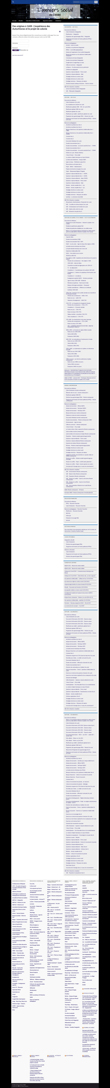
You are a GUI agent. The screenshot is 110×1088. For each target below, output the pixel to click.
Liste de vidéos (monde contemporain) (75, 431)
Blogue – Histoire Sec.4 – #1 (53, 887)
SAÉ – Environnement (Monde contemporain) (76, 471)
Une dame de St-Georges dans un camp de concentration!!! (80, 466)
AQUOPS (84, 888)
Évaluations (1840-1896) (73, 336)
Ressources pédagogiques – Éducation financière (76, 509)
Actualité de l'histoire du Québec (19, 897)
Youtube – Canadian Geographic (72, 1027)
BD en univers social (87, 898)
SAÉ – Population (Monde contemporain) (75, 476)
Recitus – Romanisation (52, 966)
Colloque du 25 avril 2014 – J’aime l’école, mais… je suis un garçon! (80, 575)
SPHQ (83, 982)
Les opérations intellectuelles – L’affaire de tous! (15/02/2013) (79, 578)
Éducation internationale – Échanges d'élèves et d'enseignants (18, 973)
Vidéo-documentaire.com (71, 1018)
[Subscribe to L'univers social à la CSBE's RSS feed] (13, 2)
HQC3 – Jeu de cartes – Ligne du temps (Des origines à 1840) (80, 244)
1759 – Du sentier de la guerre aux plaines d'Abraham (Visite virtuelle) (19, 888)
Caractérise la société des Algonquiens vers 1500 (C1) (80, 265)
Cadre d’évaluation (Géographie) (73, 32)
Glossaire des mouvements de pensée (74, 823)
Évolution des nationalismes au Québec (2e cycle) (77, 667)
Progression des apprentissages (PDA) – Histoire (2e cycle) (79, 630)
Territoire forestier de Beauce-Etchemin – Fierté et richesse (79, 83)
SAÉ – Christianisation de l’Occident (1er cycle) (77, 206)
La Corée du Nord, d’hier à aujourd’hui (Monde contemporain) (80, 429)
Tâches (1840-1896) (72, 334)
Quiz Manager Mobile (35, 945)
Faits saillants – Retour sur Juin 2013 (74, 738)
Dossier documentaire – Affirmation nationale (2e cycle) (79, 662)
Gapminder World (16, 989)
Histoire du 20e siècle (69, 549)
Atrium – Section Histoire (18, 913)
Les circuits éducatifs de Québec (89, 971)
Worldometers (33, 990)
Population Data (33, 942)
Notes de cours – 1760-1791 (74, 309)
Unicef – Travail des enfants (36, 981)
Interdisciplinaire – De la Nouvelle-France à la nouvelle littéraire (80, 684)
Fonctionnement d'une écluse (71, 944)
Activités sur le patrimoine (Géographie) (75, 47)
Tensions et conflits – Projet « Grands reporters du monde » (79, 464)
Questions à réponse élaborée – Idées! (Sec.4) (76, 846)
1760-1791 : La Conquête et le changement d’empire (78, 303)
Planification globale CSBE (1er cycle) (74, 109)
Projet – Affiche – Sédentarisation (74, 166)
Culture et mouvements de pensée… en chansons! (77, 781)
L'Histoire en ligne (34, 897)
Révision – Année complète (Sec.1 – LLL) (75, 185)
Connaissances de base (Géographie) (74, 58)
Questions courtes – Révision (73, 837)
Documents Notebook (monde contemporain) (76, 417)
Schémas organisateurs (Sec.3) (73, 696)
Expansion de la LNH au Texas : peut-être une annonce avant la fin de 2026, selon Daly (37, 1079)
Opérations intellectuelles (33, 20)
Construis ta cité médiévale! (88, 921)
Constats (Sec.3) (69, 653)
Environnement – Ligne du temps (73, 422)
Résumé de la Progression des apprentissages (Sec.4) (78, 749)
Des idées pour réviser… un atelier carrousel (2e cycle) (78, 658)
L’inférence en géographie (72, 69)
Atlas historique (68, 901)
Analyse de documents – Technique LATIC (75, 410)
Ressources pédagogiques (70, 43)
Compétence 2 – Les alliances (74, 276)
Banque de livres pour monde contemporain (76, 413)
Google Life (15, 996)
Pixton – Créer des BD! (35, 940)
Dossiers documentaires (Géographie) (74, 60)
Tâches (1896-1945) (72, 343)
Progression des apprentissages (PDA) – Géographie (78, 36)
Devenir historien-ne (17, 961)
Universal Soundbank (70, 1015)
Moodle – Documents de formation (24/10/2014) (76, 587)
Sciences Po (67, 1002)
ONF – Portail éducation (35, 929)
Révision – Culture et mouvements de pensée (76, 853)
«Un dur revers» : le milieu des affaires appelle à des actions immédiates (89, 1050)
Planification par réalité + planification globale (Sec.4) (78, 742)
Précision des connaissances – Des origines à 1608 (79, 260)
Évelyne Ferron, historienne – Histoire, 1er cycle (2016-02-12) (79, 597)
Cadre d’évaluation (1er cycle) (73, 102)
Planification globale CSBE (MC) (73, 395)
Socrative (32, 974)
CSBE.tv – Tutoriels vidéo (18, 953)
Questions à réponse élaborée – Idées (74, 74)
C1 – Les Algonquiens (72, 267)
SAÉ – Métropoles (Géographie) (73, 91)
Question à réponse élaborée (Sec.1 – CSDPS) (76, 173)
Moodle (21, 20)
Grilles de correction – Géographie (74, 65)
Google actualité (89, 993)
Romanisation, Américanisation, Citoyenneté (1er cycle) (78, 202)
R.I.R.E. (31, 947)
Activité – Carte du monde (72, 45)
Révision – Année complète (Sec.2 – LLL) (75, 187)
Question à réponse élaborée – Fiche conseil (76, 72)
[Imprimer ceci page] (59, 31)
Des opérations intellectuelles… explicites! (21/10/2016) (77, 600)
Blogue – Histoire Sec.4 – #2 (53, 889)
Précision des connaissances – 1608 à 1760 (78, 295)
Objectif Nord (68, 981)
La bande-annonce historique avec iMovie (75, 246)
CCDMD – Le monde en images (72, 929)
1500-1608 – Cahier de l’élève (74, 263)
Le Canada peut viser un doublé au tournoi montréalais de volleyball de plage (37, 1066)
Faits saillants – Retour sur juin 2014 (74, 740)
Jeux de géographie (86, 954)
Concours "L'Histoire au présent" (89, 914)
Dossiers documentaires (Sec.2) (73, 148)
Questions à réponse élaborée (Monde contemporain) (78, 440)
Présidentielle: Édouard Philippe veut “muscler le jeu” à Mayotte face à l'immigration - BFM (89, 998)
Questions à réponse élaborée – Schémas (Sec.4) (77, 849)
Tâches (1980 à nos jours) (73, 364)
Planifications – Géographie (72, 34)
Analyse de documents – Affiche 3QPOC (75, 406)
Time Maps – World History (71, 1004)
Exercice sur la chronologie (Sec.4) (74, 814)
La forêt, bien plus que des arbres (89, 963)
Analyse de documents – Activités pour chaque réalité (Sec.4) (80, 760)
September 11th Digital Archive (37, 967)
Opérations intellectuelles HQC (73, 251)
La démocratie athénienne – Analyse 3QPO (76, 159)
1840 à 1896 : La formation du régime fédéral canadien (79, 330)
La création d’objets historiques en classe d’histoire (77, 157)
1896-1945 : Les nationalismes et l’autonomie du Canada (79, 339)
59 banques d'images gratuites (72, 895)
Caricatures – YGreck (69, 912)
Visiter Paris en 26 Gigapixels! (71, 1020)
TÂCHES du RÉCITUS (71, 255)
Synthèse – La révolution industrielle (74, 197)
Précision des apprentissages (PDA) (74, 544)
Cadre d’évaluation (70, 542)
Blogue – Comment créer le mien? (20, 919)
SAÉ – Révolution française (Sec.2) (74, 211)
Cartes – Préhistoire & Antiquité (72, 923)
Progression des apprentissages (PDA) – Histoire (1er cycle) (79, 116)
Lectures (68, 520)
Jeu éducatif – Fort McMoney (89, 952)
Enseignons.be (15, 977)
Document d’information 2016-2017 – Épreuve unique (78, 732)
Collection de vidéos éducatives (19, 944)
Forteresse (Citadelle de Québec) (89, 931)
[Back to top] (107, 1084)
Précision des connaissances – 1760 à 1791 (78, 305)
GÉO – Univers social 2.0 (53, 907)
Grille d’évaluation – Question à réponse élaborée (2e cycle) (79, 680)
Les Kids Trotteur (86, 973)
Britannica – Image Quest (70, 908)
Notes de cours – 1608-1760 (74, 298)
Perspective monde (34, 938)
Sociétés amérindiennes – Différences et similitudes (79, 287)
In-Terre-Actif (33, 886)
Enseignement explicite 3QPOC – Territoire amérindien (80, 278)
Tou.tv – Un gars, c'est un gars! (71, 1007)
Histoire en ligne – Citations (18, 1003)
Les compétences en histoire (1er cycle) (75, 104)
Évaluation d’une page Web (72, 518)
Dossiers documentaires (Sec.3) (73, 665)
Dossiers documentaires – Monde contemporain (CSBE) (79, 420)
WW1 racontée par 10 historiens (37, 995)
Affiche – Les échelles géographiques (74, 49)
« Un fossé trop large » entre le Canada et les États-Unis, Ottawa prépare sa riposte (37, 1061)
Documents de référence (70, 30)
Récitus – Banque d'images (71, 996)
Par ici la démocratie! (87, 980)
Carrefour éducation (17, 926)
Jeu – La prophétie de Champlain (89, 942)
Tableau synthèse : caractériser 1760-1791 (77, 314)
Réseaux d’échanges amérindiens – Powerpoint (78, 285)
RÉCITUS (68, 513)
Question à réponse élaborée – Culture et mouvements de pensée (81, 842)
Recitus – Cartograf (34, 949)
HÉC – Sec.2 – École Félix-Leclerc (54, 917)
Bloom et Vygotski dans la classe (19, 922)
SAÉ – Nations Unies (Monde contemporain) (76, 474)
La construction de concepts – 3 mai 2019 (74, 606)
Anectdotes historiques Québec (19, 907)
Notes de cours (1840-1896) (74, 331)
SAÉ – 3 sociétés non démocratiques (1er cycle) (77, 204)
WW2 (31, 997)
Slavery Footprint (34, 972)
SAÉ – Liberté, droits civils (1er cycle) (74, 209)
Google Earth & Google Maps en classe (75, 62)
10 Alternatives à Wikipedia (18, 883)
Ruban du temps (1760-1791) (74, 312)
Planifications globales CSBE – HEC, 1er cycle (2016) (78, 107)
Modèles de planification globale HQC (75, 226)
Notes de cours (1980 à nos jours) (75, 361)
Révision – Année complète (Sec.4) (74, 851)
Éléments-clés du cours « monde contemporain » (77, 392)
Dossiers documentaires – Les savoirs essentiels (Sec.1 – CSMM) (81, 145)
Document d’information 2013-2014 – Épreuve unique (78, 619)
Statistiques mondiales (35, 977)
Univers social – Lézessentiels (54, 969)
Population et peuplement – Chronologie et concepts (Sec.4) (80, 835)
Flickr (66, 941)
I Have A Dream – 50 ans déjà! (73, 155)
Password (15, 48)
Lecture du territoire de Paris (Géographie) (75, 88)
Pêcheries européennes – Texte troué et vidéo (78, 283)
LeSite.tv (32, 910)
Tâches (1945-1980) (72, 353)
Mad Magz (32, 912)
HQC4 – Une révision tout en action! (74, 253)
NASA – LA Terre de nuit (70, 975)
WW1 (31, 992)
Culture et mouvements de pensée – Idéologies (77, 784)
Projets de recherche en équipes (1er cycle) (76, 169)
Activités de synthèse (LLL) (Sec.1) (74, 124)
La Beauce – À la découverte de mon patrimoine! (77, 67)
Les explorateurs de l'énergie (71, 970)
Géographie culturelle (69, 540)
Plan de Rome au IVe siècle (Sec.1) (74, 164)
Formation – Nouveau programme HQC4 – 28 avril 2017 (78, 603)
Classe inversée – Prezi (70, 935)
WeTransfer (32, 988)
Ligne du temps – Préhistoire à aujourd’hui (75, 162)
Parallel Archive (33, 935)
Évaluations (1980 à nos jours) (74, 366)
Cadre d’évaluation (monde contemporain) (76, 390)
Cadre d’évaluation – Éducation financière (75, 505)
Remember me (24, 50)
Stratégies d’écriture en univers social (74, 76)
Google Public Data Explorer (18, 999)
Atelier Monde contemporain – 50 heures (74, 489)
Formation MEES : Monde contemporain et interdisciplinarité (79, 492)
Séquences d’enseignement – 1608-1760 (77, 300)
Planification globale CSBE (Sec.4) (73, 745)
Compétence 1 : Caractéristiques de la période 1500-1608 (81, 270)
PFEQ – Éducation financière (72, 503)
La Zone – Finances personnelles (37, 901)
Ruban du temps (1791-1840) (74, 323)
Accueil (14, 20)
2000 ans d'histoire (16, 891)
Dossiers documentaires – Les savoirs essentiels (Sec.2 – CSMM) (81, 150)
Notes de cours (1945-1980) (74, 351)
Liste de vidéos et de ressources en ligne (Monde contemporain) (80, 433)
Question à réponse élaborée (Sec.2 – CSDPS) (76, 176)
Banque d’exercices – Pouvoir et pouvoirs (75, 777)
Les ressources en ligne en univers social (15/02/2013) (77, 581)
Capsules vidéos (69, 237)
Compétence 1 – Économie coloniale (76, 307)
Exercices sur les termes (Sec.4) (73, 821)
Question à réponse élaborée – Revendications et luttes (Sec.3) (80, 691)
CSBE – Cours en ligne (17, 950)
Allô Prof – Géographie (17, 900)
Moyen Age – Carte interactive (72, 972)
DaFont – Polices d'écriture (18, 955)
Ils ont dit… (32, 883)
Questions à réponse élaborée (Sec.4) (74, 844)
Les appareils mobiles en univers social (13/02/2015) (77, 590)
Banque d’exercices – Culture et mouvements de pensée (79, 774)
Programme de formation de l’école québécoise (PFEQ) (78, 546)
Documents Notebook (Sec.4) (73, 791)
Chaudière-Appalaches (90, 988)
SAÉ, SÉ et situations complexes (72, 86)
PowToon (67, 993)
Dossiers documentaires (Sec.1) (73, 143)
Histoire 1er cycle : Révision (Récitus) (74, 152)
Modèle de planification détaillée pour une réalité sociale (79, 228)
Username (15, 43)
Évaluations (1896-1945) (73, 345)
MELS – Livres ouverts (35, 918)
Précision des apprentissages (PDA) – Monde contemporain (79, 397)
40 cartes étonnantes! (70, 892)
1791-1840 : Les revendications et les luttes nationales (78, 319)
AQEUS (84, 885)
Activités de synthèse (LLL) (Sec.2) (74, 127)
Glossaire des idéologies (71, 677)
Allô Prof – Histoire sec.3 (18, 904)
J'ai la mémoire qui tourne (36, 888)
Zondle (84, 984)
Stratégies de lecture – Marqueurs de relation (76, 81)
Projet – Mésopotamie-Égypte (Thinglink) (75, 171)
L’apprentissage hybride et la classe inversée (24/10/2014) (78, 584)
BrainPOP (67, 905)
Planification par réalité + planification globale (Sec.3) (78, 626)
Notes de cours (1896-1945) (74, 341)
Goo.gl (13, 994)
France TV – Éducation (17, 987)
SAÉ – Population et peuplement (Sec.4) (75, 872)
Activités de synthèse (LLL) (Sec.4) (74, 758)
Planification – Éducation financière (74, 511)
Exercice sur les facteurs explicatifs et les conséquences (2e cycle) (81, 675)
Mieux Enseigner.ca (34, 925)
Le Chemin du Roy (86, 965)
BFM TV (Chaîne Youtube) (71, 903)
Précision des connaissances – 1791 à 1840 (78, 321)
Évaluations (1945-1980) (73, 356)
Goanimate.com (16, 992)
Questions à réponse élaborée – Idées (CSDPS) (77, 178)
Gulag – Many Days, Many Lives (19, 1001)
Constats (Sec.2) (69, 138)
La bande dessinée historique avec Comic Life (76, 248)
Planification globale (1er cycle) (73, 111)
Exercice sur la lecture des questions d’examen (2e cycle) (79, 673)
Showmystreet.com (34, 970)
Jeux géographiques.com (88, 960)
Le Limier (32, 904)
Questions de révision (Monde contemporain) (76, 443)
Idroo (13, 1010)
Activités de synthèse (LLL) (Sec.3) (74, 639)
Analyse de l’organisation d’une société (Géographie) (78, 52)
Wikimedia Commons (70, 1022)
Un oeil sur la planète (69, 1013)
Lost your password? (17, 55)
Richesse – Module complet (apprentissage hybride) (78, 445)
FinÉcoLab (68, 515)
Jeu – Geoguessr (86, 937)
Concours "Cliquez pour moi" (89, 900)
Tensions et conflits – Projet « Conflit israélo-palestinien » (79, 461)
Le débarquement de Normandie (72, 962)
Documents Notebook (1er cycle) (73, 141)
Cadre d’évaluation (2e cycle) (72, 616)
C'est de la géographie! (70, 910)
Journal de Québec (89, 1027)
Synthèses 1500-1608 (73, 289)
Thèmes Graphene (24, 1086)
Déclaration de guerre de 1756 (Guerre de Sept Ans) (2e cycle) (80, 655)
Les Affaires (69, 1055)
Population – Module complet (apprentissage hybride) (78, 436)
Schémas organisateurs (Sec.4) (73, 856)
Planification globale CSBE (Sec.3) (73, 628)
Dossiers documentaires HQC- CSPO (74, 241)
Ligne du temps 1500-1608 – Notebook (77, 280)
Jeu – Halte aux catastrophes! (89, 939)
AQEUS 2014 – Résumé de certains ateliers (74, 568)
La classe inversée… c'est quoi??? (37, 899)
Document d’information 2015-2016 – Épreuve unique (78, 623)
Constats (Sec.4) (69, 779)
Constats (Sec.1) (69, 136)
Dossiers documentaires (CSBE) (73, 239)
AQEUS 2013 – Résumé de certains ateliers (74, 565)
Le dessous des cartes (70, 964)
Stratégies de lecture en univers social (74, 79)
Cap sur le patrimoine (17, 924)
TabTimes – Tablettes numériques (37, 979)
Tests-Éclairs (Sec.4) (70, 865)
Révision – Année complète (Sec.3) (74, 694)
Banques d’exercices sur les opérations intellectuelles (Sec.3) (80, 651)
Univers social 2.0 (51, 971)
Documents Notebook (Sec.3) (73, 660)
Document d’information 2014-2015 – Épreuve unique (78, 621)
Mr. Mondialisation (34, 927)
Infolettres (58, 20)
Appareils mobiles (48, 20)
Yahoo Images (68, 1025)
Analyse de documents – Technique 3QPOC (76, 408)
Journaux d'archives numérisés (37, 894)
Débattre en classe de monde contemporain (76, 415)
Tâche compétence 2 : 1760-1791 (75, 316)
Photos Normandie (69, 987)
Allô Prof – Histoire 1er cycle (18, 902)
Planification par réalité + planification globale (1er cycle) (79, 113)
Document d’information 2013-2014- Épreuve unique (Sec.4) (80, 725)
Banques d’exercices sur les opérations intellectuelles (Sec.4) (80, 772)
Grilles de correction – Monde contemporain (76, 424)
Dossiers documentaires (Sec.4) (73, 795)
